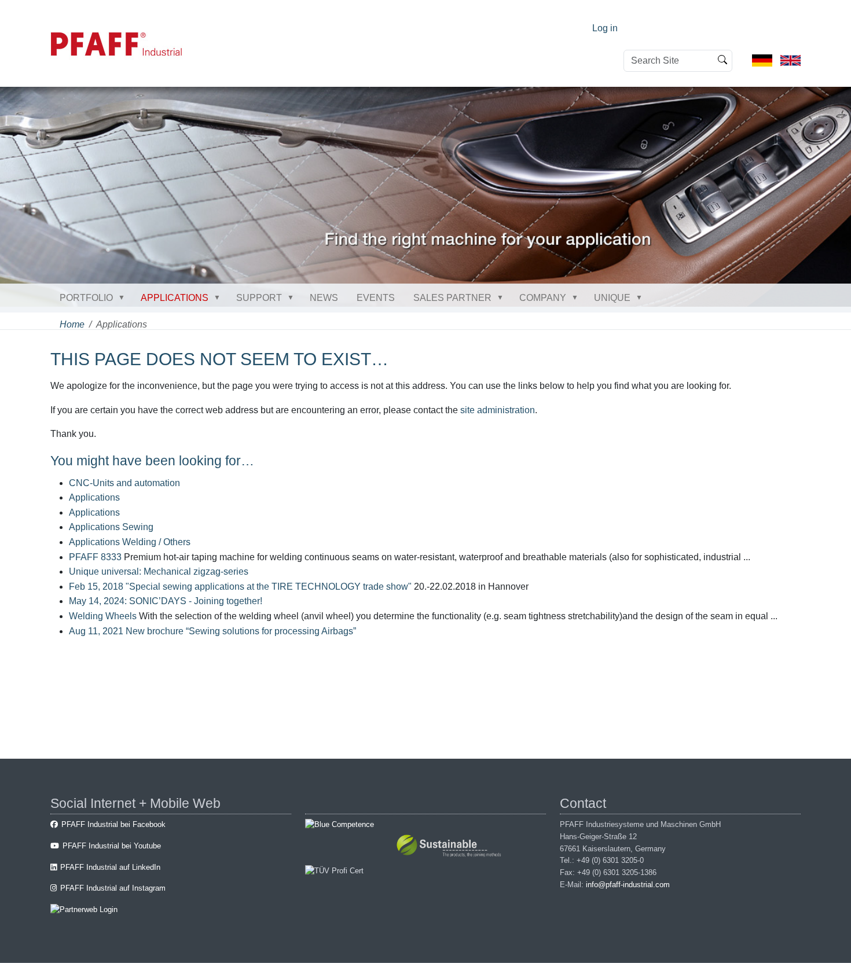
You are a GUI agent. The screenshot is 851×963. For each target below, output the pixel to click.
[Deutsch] (762, 60)
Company (542, 298)
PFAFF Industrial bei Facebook (113, 824)
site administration (497, 410)
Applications (174, 298)
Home (72, 324)
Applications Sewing (111, 527)
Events (376, 298)
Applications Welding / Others (129, 542)
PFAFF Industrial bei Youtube (112, 845)
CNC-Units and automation (124, 483)
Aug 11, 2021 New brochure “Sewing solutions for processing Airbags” (212, 631)
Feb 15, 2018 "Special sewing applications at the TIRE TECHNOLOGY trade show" (240, 586)
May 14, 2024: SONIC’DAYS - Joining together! (165, 601)
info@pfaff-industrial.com (628, 884)
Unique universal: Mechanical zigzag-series (158, 571)
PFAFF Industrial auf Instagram (113, 888)
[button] (123, 297)
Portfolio (86, 298)
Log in (605, 28)
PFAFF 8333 (95, 557)
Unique (612, 298)
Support (259, 298)
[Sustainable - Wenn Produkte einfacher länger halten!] (450, 847)
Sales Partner (452, 298)
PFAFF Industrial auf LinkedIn (110, 867)
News (324, 298)
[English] (790, 60)
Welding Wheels (103, 616)
